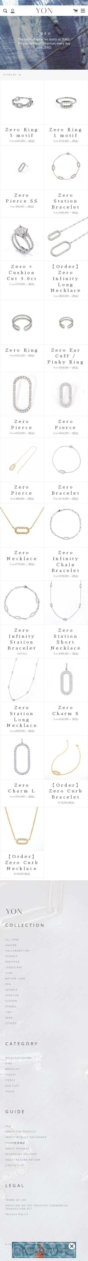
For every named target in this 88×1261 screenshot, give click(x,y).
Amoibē (11, 945)
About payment (17, 1148)
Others (11, 1023)
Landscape (13, 967)
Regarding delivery (21, 1154)
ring (9, 1063)
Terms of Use (15, 1199)
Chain (10, 1091)
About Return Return (22, 1159)
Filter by (10, 74)
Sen (8, 984)
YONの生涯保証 (15, 1142)
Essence (11, 956)
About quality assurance (26, 1137)
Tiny (8, 1012)
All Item (12, 939)
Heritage (12, 961)
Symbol (11, 1006)
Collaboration (17, 950)
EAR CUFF (12, 1085)
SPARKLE (11, 989)
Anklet (10, 1074)
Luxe (9, 972)
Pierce (10, 1080)
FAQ (8, 1126)
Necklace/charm (18, 1057)
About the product (21, 1131)
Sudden (11, 1000)
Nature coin (15, 978)
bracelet (12, 1069)
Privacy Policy (17, 1214)
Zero (9, 1017)
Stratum (12, 995)
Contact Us (14, 1165)
